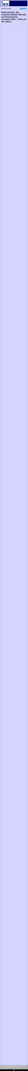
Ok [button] (14, 1070)
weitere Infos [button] (15, 1067)
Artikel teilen (23, 8)
